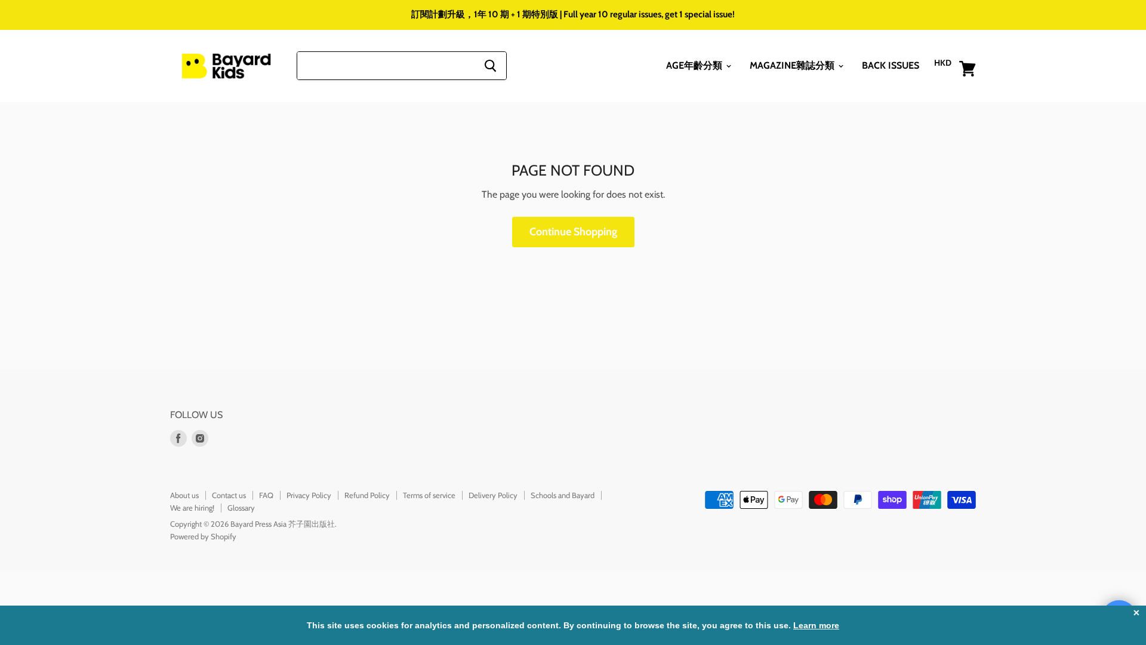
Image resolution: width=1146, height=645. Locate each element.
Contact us (229, 495)
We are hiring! (192, 507)
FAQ (266, 495)
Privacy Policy (308, 495)
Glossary (241, 507)
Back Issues (890, 65)
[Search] (490, 65)
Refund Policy (367, 495)
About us (184, 495)
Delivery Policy (493, 495)
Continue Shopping (573, 231)
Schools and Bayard (562, 495)
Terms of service (429, 495)
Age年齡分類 (695, 65)
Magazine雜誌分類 (793, 65)
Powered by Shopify (203, 536)
